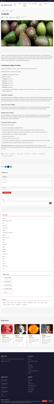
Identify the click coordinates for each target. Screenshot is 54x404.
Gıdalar (3, 246)
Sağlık (7, 10)
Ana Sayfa (15, 4)
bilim (8, 302)
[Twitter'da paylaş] (8, 167)
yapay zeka (19, 302)
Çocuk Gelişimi (40, 4)
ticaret (13, 304)
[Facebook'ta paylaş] (6, 167)
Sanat (3, 258)
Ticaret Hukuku (5, 265)
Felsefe (3, 239)
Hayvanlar (4, 251)
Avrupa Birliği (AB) (7, 281)
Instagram (2, 361)
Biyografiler (35, 3)
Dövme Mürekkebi (7, 277)
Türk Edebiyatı (24, 304)
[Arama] (52, 5)
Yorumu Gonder (7, 192)
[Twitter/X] (3, 0)
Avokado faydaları (20, 153)
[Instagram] (1, 0)
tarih (15, 302)
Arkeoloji (19, 3)
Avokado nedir (12, 153)
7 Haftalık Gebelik (5, 337)
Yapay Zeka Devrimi (19, 337)
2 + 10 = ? (4, 187)
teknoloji (4, 302)
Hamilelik (4, 249)
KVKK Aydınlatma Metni (32, 385)
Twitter (6, 361)
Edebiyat (29, 372)
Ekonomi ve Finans (5, 237)
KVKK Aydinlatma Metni (21, 402)
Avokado (7, 153)
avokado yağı (34, 153)
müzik (46, 302)
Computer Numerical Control (7, 232)
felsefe (12, 302)
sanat (35, 302)
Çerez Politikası (31, 387)
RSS (9, 361)
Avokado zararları (28, 153)
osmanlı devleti (18, 304)
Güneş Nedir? (31, 337)
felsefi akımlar (30, 302)
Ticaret (3, 263)
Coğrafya (45, 3)
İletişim (29, 381)
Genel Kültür (4, 244)
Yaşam (3, 268)
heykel (42, 302)
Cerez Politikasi (12, 402)
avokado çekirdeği (42, 153)
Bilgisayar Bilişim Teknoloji (25, 5)
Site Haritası (30, 391)
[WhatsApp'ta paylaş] (11, 167)
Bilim (30, 3)
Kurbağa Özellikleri (4, 387)
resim (38, 302)
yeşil (6, 58)
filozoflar (24, 302)
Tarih (3, 261)
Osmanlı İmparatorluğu (6, 304)
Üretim (5, 292)
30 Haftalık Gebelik (8, 288)
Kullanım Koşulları (31, 389)
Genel (3, 242)
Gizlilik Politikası (31, 383)
